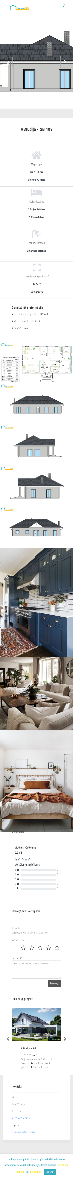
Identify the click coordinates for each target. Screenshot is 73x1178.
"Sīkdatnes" (35, 1172)
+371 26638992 (21, 1118)
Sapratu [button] (50, 1172)
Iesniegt (54, 983)
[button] (8, 1038)
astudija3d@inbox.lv (23, 1132)
